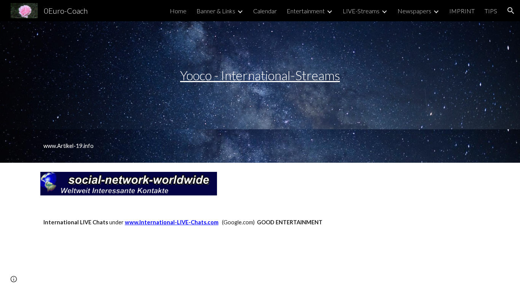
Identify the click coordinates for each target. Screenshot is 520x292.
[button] (511, 11)
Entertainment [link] (306, 10)
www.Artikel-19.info (68, 146)
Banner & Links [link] (215, 10)
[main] (260, 75)
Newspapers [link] (414, 10)
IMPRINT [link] (462, 10)
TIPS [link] (491, 10)
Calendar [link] (265, 10)
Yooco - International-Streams (260, 75)
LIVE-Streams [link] (361, 10)
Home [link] (178, 10)
